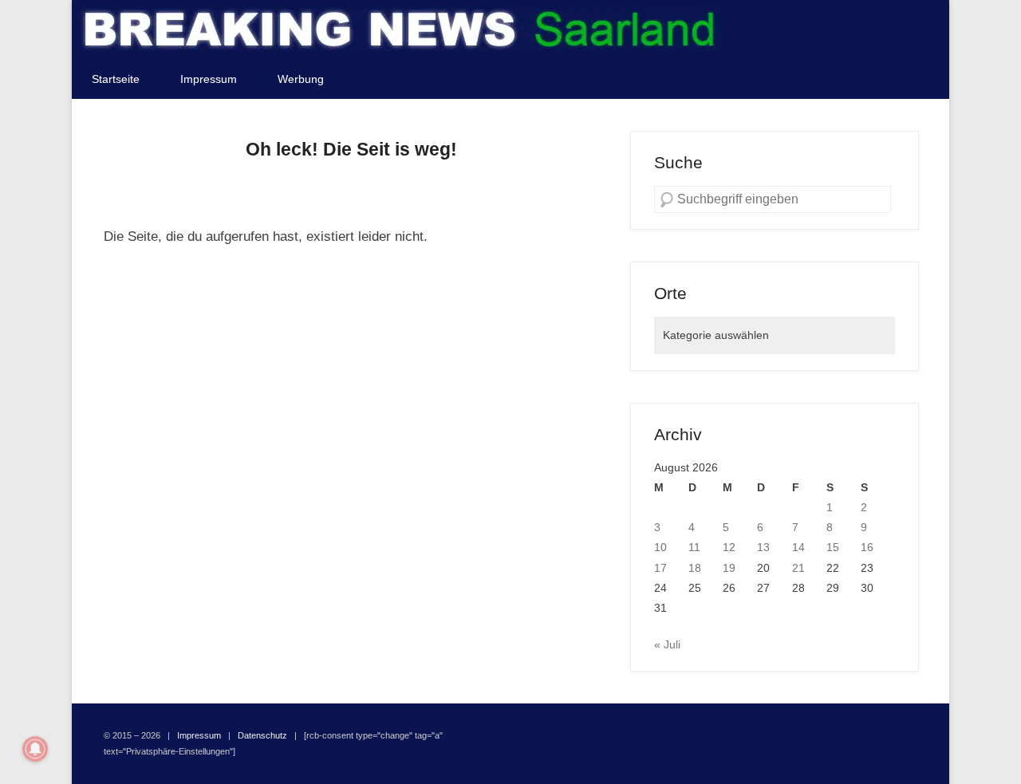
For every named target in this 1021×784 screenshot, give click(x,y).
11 (694, 547)
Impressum (208, 79)
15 (832, 547)
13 (763, 547)
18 (694, 567)
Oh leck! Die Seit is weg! (351, 149)
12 (729, 547)
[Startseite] (399, 29)
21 (798, 567)
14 (798, 547)
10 (660, 547)
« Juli (667, 644)
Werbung (301, 79)
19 (729, 567)
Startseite (116, 79)
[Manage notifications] (35, 749)
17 (660, 567)
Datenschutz (262, 735)
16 (867, 547)
